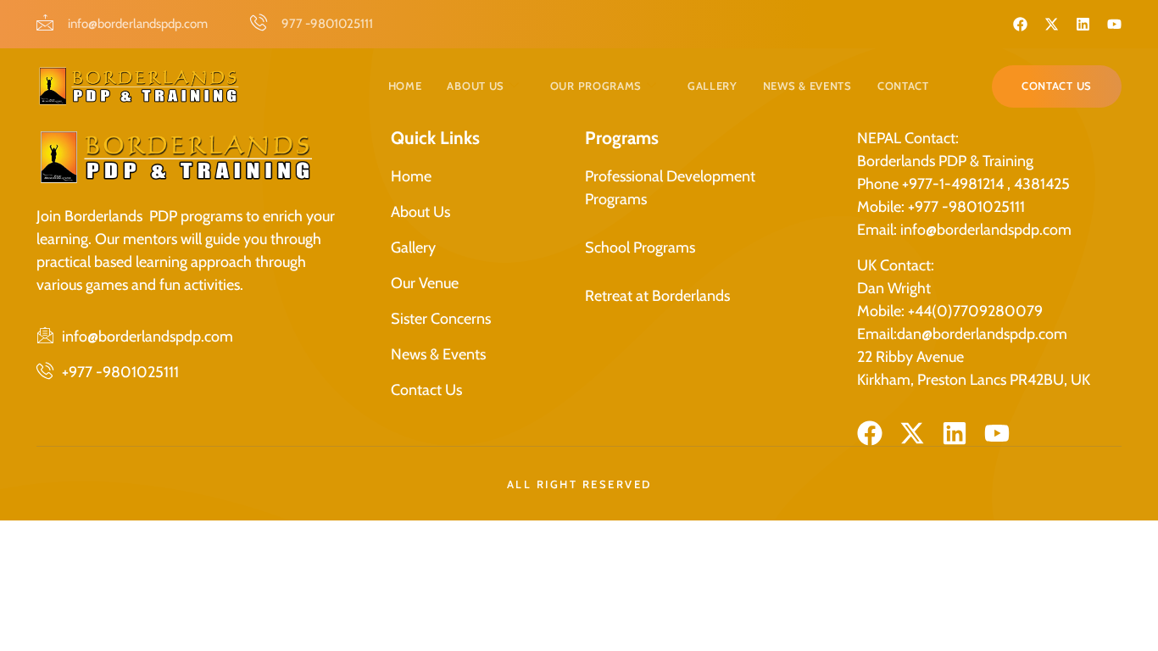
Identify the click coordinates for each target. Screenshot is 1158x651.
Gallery (713, 85)
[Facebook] (1020, 24)
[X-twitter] (1051, 24)
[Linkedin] (1083, 24)
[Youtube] (1114, 24)
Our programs (596, 85)
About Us (475, 85)
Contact (903, 85)
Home (405, 85)
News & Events (807, 85)
